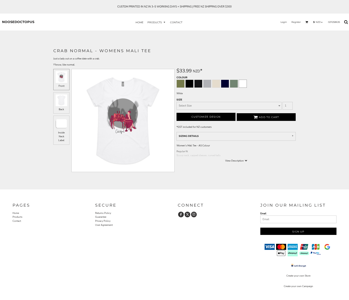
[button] (156, 22)
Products (17, 217)
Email (263, 213)
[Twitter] (187, 214)
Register (296, 22)
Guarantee (100, 217)
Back (61, 109)
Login (284, 22)
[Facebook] (181, 214)
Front (61, 86)
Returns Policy (103, 213)
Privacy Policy (102, 221)
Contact (17, 221)
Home (16, 213)
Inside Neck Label (61, 136)
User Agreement (104, 225)
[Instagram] (194, 214)
